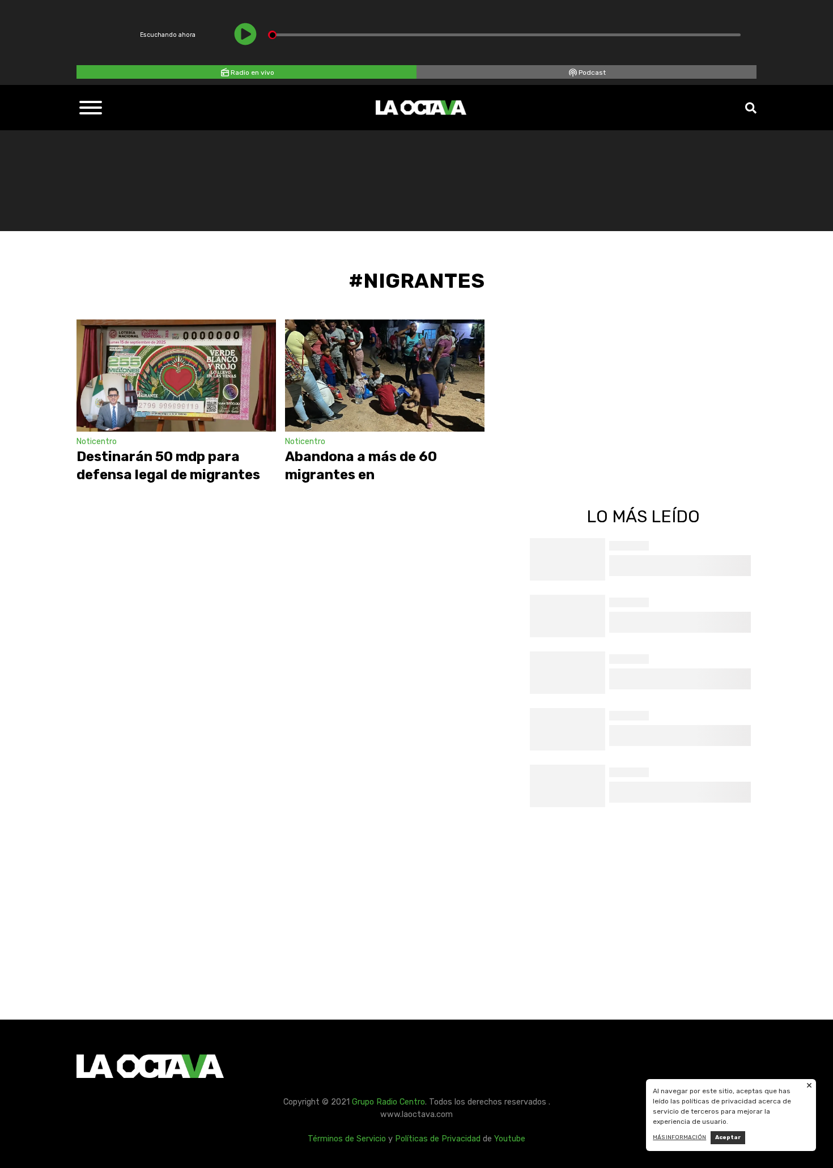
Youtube (509, 1139)
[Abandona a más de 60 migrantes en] (384, 375)
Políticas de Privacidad (438, 1139)
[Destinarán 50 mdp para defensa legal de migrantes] (176, 375)
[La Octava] (421, 107)
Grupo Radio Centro (388, 1102)
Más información (679, 1137)
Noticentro (96, 441)
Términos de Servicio (347, 1139)
